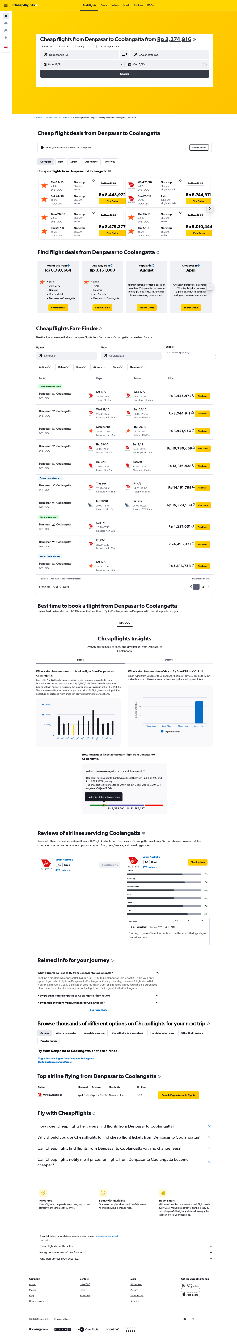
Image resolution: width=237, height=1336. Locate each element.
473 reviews (63, 870)
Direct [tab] (73, 161)
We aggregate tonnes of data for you (61, 1252)
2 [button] (203, 586)
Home (39, 117)
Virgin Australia (64, 859)
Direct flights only (109, 46)
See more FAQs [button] (98, 1009)
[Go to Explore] (5, 37)
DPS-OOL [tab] (124, 622)
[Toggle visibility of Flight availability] (170, 731)
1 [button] (196, 586)
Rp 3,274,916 (174, 39)
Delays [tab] (169, 659)
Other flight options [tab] (192, 1033)
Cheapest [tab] (45, 161)
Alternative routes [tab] (66, 1033)
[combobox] (47, 46)
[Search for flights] (5, 15)
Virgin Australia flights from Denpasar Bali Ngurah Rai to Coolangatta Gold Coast (66, 1060)
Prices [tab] (80, 659)
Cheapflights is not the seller (56, 1246)
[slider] (214, 357)
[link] (58, 307)
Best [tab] (60, 161)
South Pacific (51, 117)
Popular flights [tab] (48, 1041)
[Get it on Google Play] (190, 1286)
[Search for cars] (5, 30)
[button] (6, 5)
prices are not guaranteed (107, 1236)
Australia (65, 117)
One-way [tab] (110, 161)
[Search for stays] (5, 23)
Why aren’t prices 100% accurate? (59, 1258)
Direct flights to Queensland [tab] (127, 1033)
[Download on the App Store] (190, 1294)
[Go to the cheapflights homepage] (25, 5)
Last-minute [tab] (91, 161)
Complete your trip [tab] (94, 1033)
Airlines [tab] (44, 1033)
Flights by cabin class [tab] (162, 1033)
